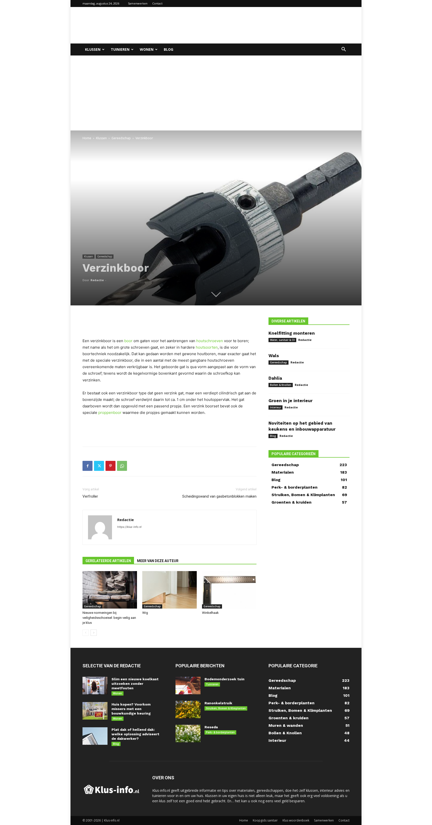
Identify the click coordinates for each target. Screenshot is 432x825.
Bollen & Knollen (280, 385)
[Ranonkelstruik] (188, 709)
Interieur (275, 407)
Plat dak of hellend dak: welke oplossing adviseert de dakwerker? (135, 734)
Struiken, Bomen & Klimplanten (226, 708)
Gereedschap (121, 138)
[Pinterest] (111, 466)
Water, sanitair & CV (282, 340)
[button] (344, 49)
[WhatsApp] (122, 466)
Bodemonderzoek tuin (224, 679)
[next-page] (93, 633)
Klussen (92, 49)
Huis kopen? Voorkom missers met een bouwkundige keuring (131, 708)
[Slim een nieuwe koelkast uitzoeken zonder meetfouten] (95, 685)
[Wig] (169, 590)
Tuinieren (120, 49)
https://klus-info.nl (129, 527)
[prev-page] (85, 633)
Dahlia (275, 378)
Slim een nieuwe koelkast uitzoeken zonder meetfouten (135, 683)
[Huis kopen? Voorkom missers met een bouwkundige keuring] (95, 711)
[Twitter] (99, 466)
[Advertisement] (259, 25)
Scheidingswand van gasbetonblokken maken (219, 496)
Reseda (211, 727)
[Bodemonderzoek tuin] (188, 685)
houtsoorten (207, 347)
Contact (157, 3)
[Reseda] (188, 733)
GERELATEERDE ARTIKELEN (108, 561)
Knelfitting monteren (291, 333)
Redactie (97, 280)
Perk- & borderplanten (220, 732)
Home (86, 138)
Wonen (147, 49)
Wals (273, 355)
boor (128, 340)
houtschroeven (209, 340)
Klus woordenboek (295, 820)
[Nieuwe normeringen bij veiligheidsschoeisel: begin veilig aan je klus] (109, 590)
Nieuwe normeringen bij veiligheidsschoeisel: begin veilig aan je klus (109, 618)
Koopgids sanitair (265, 820)
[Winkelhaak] (229, 590)
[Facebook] (87, 466)
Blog (168, 49)
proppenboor (110, 412)
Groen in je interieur (290, 400)
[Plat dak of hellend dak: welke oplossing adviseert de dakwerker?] (95, 736)
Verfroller (90, 496)
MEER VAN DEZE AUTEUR (157, 561)
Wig (145, 613)
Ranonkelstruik (218, 703)
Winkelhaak (210, 613)
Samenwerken (138, 3)
